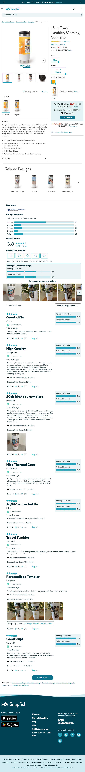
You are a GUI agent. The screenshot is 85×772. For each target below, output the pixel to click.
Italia (32, 759)
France (17, 759)
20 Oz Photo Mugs (33, 683)
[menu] (44, 91)
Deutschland (8, 759)
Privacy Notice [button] (23, 762)
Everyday (31, 21)
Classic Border (51, 192)
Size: (53, 56)
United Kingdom (42, 759)
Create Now (67, 117)
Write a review (58, 44)
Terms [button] (13, 762)
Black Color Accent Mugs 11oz (18, 685)
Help (34, 725)
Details (69, 50)
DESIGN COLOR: (58, 77)
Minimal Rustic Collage (17, 192)
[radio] (53, 82)
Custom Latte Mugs (19, 683)
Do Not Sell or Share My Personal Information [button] (42, 765)
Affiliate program (40, 729)
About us (36, 714)
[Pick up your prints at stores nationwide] (61, 719)
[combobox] (42, 15)
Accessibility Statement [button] (73, 762)
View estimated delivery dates (61, 132)
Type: (53, 65)
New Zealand (77, 759)
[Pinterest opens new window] (73, 733)
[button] (2, 9)
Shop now (60, 2)
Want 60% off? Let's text (41, 733)
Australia (66, 759)
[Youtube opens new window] (80, 733)
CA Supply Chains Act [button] (54, 762)
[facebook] (61, 733)
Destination (34, 192)
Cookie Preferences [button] (37, 762)
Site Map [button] (5, 762)
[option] (7, 79)
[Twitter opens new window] (61, 740)
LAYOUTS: (6, 97)
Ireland (25, 759)
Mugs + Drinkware (8, 21)
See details (72, 126)
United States (55, 759)
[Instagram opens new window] (67, 733)
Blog (34, 721)
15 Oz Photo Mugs (48, 683)
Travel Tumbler (21, 21)
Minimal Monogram (67, 192)
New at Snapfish (40, 718)
